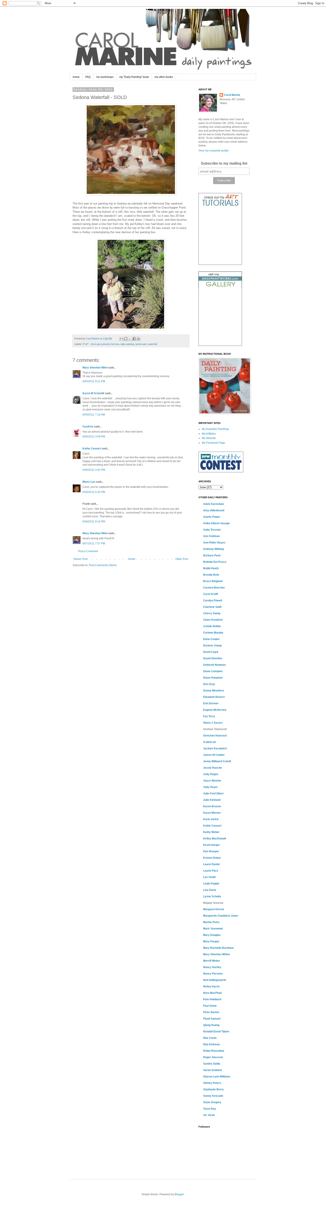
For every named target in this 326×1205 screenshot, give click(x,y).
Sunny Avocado (213, 1095)
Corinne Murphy (213, 632)
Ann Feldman (211, 536)
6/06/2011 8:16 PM (93, 521)
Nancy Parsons (213, 973)
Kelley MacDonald (214, 838)
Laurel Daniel (211, 864)
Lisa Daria (209, 890)
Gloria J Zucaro (212, 722)
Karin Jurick (211, 819)
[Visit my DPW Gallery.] (220, 287)
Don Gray (209, 684)
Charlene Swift (212, 606)
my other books (164, 77)
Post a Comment (88, 551)
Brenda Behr (211, 574)
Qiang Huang (211, 1025)
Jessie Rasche (212, 767)
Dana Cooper (211, 639)
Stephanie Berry (213, 1089)
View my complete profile (213, 150)
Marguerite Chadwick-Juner (220, 915)
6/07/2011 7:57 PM (93, 543)
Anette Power (211, 516)
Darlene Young (212, 645)
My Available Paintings (215, 429)
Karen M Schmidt (93, 393)
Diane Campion (212, 671)
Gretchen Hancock (215, 735)
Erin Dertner (211, 703)
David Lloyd (210, 652)
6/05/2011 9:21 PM (93, 381)
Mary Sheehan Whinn (216, 954)
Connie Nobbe (212, 626)
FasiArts (87, 426)
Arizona (115, 344)
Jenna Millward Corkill (217, 761)
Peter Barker (211, 1012)
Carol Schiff (210, 594)
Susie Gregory (212, 1102)
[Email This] (121, 339)
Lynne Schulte (212, 896)
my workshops (105, 77)
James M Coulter (214, 754)
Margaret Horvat (213, 909)
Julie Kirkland (211, 799)
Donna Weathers (213, 690)
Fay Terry (209, 716)
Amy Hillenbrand (213, 510)
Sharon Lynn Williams (216, 1076)
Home (131, 559)
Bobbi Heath (211, 568)
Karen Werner (212, 812)
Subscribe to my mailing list (224, 163)
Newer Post (81, 559)
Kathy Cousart (91, 448)
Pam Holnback (212, 999)
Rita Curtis (210, 1038)
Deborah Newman (214, 664)
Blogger (179, 1194)
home (76, 77)
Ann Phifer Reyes (214, 542)
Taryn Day (209, 1108)
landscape (141, 344)
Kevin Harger (211, 845)
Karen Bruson (212, 806)
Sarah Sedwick (212, 1070)
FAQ (87, 77)
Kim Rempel (211, 851)
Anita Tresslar (212, 529)
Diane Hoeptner (213, 677)
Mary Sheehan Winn (95, 367)
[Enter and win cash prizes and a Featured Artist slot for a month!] (220, 471)
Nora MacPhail (212, 992)
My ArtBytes (209, 433)
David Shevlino (212, 658)
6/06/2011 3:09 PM (93, 436)
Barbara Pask (212, 555)
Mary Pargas (211, 941)
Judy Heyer (210, 787)
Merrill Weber (211, 960)
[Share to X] (130, 339)
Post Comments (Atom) (103, 565)
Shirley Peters (212, 1083)
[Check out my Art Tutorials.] (220, 206)
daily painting (127, 344)
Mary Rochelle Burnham (218, 947)
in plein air (209, 742)
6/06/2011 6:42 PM (93, 492)
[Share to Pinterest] (138, 339)
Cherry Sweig (211, 613)
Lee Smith (209, 877)
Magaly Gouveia (213, 902)
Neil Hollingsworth (214, 980)
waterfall (152, 344)
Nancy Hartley (212, 967)
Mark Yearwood (213, 928)
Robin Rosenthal (213, 1050)
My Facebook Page (213, 442)
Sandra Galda (211, 1063)
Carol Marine (232, 94)
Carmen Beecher (214, 587)
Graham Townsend (215, 729)
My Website (209, 438)
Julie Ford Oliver (213, 793)
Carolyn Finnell (212, 600)
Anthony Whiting (213, 549)
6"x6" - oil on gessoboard (96, 344)
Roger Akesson (213, 1057)
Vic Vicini (209, 1115)
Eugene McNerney (214, 709)
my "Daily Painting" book (134, 77)
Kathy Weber (211, 832)
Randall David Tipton (216, 1031)
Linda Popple (211, 883)
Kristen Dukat (212, 857)
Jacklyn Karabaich (215, 748)
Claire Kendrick (213, 619)
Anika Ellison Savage (216, 523)
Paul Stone (210, 1005)
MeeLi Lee (88, 481)
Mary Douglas (212, 935)
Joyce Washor (212, 780)
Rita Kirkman (211, 1044)
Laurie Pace (210, 870)
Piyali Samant (211, 1018)
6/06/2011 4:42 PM (93, 469)
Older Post (181, 559)
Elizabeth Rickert (214, 697)
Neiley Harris (211, 986)
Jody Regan (210, 774)
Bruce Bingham (213, 581)
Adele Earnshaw (213, 504)
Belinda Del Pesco (214, 561)
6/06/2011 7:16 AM (93, 414)
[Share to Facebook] (134, 339)
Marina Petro (211, 922)
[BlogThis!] (126, 339)
